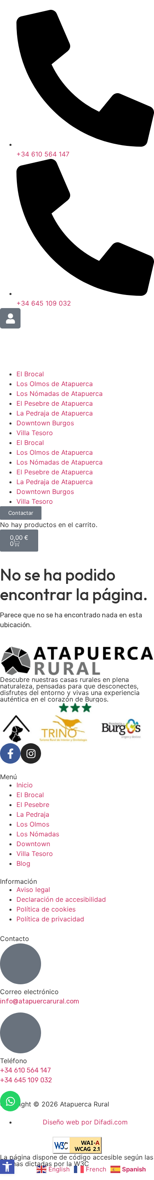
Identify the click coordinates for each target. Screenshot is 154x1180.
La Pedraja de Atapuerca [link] (54, 413)
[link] (7, 1167)
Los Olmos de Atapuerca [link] (54, 384)
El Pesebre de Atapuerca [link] (54, 403)
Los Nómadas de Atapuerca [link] (59, 393)
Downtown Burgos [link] (45, 423)
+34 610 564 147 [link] (25, 1070)
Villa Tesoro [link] (34, 433)
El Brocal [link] (30, 374)
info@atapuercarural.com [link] (39, 1001)
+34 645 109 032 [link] (26, 1080)
